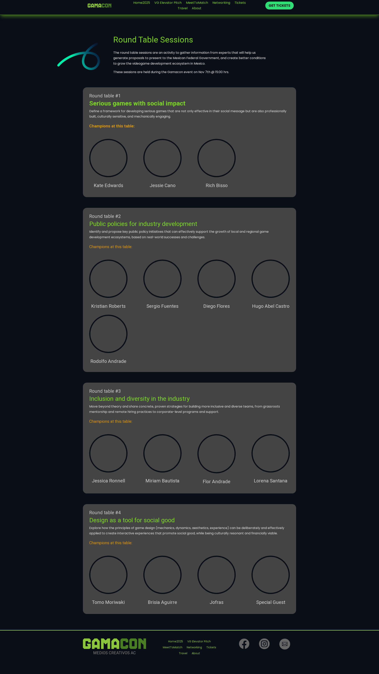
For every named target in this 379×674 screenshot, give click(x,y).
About (196, 8)
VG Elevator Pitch (168, 3)
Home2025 (141, 3)
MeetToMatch (197, 3)
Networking (221, 3)
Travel (183, 8)
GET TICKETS (279, 5)
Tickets (240, 3)
